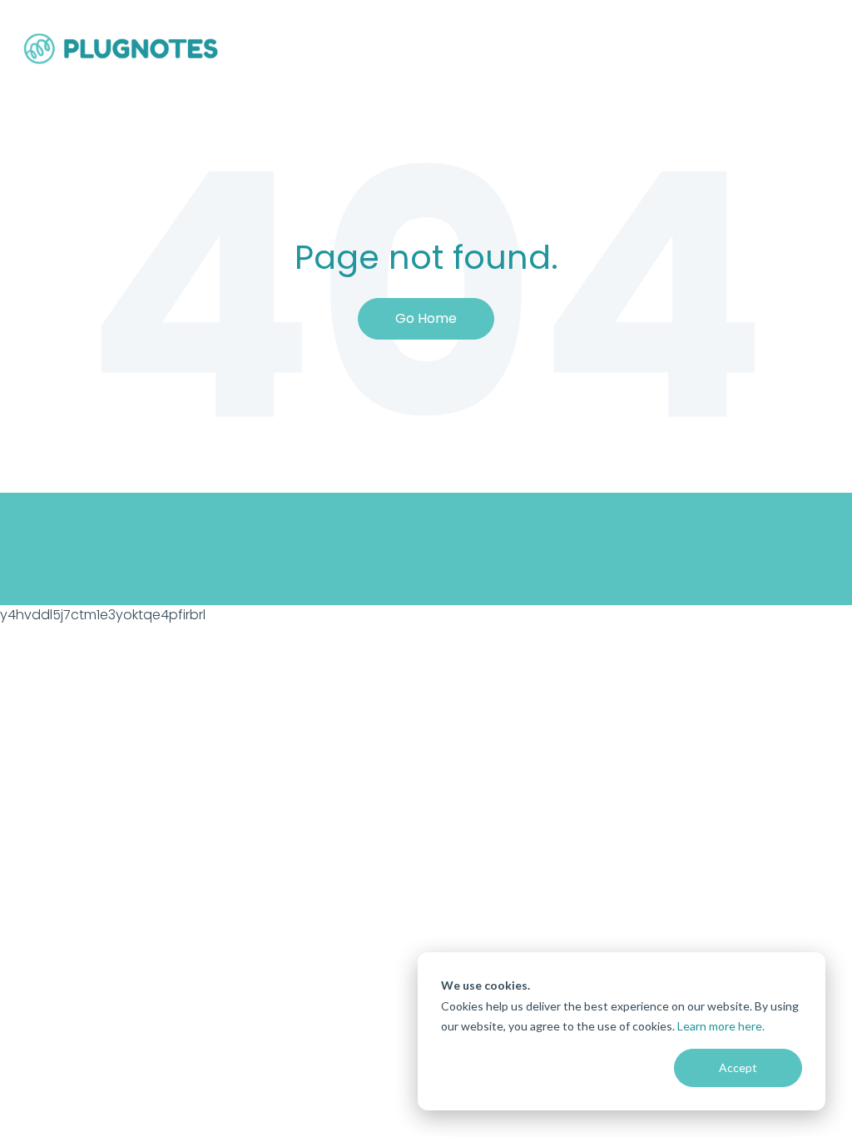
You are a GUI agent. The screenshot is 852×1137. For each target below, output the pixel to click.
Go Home (426, 318)
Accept (738, 1067)
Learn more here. (721, 1026)
